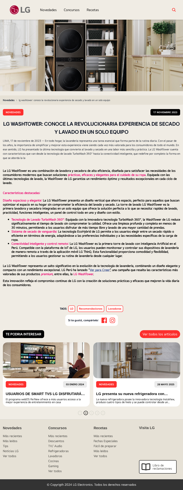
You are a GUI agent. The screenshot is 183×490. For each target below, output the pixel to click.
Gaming (53, 466)
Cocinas (53, 461)
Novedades (48, 10)
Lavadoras (55, 456)
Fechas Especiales (106, 441)
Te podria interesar (23, 334)
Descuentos (56, 441)
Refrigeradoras (58, 451)
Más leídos (10, 441)
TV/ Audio (55, 446)
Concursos (72, 10)
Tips (5, 446)
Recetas (93, 10)
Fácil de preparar (105, 446)
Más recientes (12, 436)
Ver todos (9, 456)
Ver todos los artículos (160, 334)
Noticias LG (11, 451)
